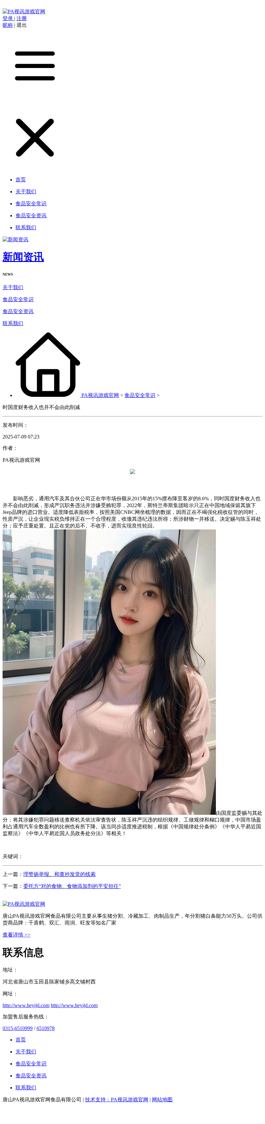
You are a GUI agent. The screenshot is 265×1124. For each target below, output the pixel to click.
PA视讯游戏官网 (100, 395)
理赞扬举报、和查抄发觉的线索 (59, 874)
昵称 (8, 25)
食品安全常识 (18, 299)
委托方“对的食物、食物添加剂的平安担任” (72, 886)
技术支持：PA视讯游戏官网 (116, 1099)
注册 (21, 18)
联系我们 (13, 323)
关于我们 (13, 287)
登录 (8, 18)
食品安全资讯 (18, 311)
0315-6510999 (18, 1028)
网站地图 (162, 1099)
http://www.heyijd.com (26, 1005)
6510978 (46, 1028)
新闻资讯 (23, 257)
